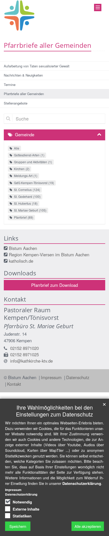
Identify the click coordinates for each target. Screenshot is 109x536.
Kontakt (14, 384)
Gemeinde (24, 134)
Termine (9, 84)
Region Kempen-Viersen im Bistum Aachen (49, 254)
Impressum (52, 377)
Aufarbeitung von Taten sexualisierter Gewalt (36, 66)
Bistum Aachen (23, 248)
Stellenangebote (15, 103)
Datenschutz (77, 377)
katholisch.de (21, 261)
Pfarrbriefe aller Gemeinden (24, 93)
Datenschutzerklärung (81, 483)
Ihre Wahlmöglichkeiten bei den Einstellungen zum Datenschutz (54, 411)
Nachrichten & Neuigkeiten (23, 75)
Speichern (17, 526)
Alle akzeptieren (88, 526)
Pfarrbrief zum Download (54, 285)
